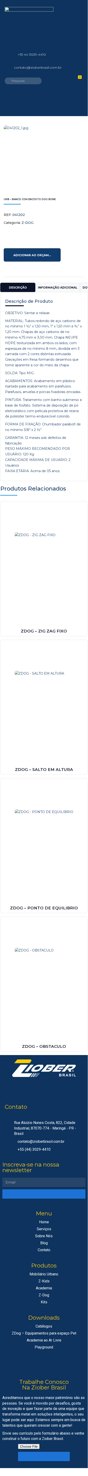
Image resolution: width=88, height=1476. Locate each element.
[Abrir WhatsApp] (76, 1460)
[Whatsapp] (20, 1089)
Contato (44, 1250)
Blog (44, 1243)
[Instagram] (71, 40)
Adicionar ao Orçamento (35, 255)
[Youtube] (68, 1089)
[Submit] (43, 1194)
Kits (44, 1302)
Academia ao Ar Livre (44, 1340)
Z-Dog (44, 1295)
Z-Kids (44, 1281)
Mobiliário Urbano (43, 1274)
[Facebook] (71, 13)
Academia (44, 1288)
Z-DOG (27, 223)
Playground (44, 1347)
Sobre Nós (44, 1236)
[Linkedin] (71, 26)
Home (44, 1222)
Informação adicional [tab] (57, 287)
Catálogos (44, 1326)
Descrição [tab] (18, 287)
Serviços (44, 1229)
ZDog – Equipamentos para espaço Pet (44, 1333)
